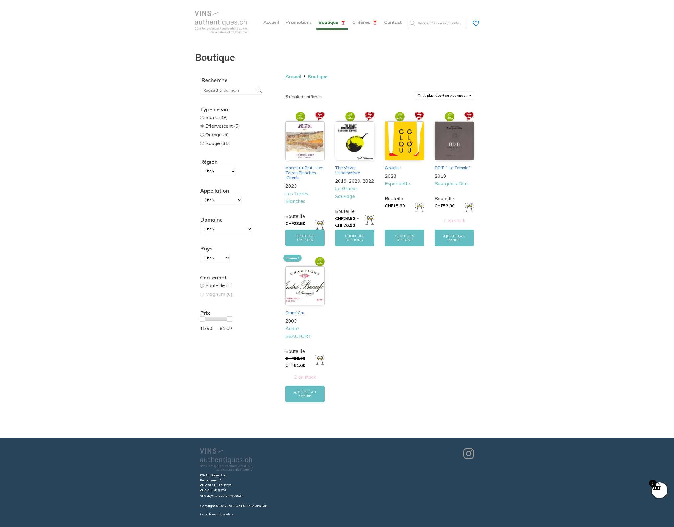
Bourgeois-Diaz (452, 183)
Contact (393, 22)
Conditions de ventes (216, 514)
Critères (361, 22)
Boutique (328, 22)
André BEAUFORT (298, 332)
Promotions (299, 22)
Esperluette (397, 183)
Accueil (271, 22)
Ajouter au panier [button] (454, 238)
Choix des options (305, 238)
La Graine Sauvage (346, 192)
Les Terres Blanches (296, 197)
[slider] (202, 319)
